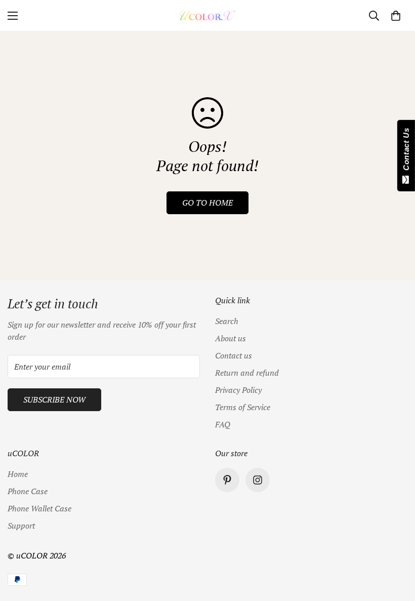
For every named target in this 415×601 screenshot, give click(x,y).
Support (21, 525)
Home (18, 473)
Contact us (233, 355)
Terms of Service (242, 407)
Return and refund (247, 372)
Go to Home (207, 202)
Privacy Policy (238, 389)
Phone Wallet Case (39, 508)
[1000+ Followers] (257, 480)
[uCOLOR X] (207, 15)
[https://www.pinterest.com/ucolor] (227, 480)
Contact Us (406, 151)
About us (230, 338)
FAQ (222, 424)
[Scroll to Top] (395, 545)
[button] (395, 15)
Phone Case (28, 491)
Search (226, 321)
